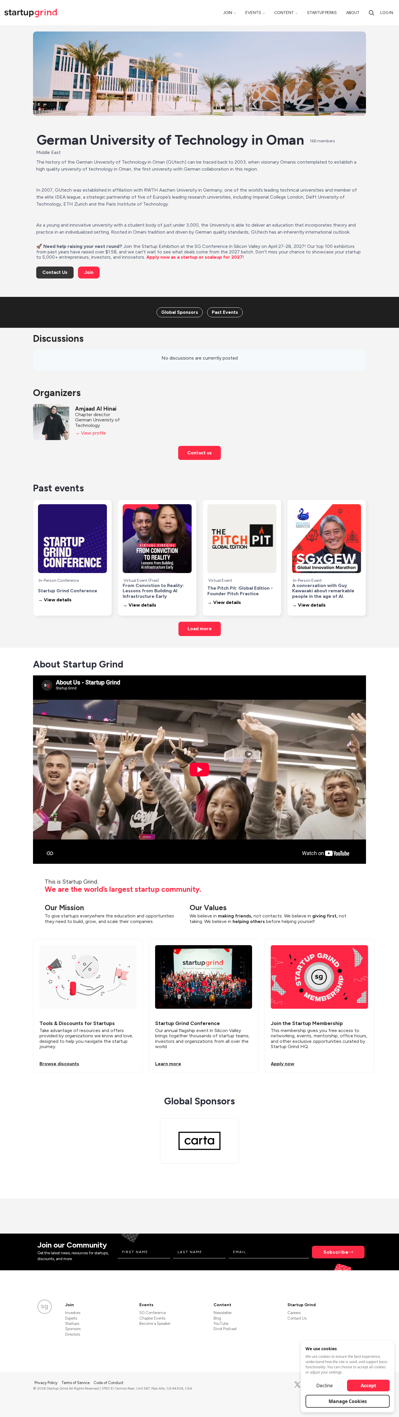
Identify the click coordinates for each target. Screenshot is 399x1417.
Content (284, 12)
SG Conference (152, 1313)
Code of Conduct (108, 1383)
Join (227, 12)
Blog (217, 1318)
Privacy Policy (46, 1383)
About (353, 12)
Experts (71, 1318)
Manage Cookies (348, 1401)
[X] (297, 1384)
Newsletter (223, 1313)
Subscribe (335, 1252)
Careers (294, 1313)
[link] (180, 312)
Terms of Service (76, 1383)
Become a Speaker (154, 1323)
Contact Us (296, 1318)
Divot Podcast (225, 1329)
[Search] (371, 12)
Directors (72, 1334)
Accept (368, 1385)
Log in (386, 12)
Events (253, 12)
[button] (55, 272)
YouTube (221, 1323)
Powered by (331, 1405)
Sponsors (73, 1329)
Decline (324, 1385)
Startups (72, 1323)
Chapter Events (152, 1318)
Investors (72, 1313)
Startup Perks (322, 12)
